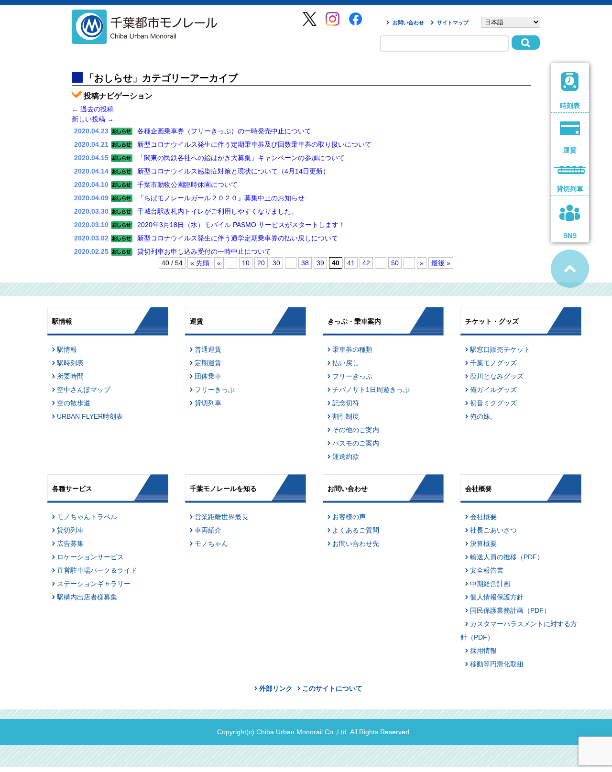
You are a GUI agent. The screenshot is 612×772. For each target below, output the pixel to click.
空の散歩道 (73, 403)
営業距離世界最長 (221, 517)
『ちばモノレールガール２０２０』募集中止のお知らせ (221, 198)
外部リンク (276, 688)
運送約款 (345, 456)
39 (320, 263)
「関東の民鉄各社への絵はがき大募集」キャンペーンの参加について (241, 158)
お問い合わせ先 (355, 543)
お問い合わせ (408, 22)
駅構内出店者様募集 (87, 597)
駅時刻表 (70, 363)
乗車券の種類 (352, 349)
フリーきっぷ (215, 389)
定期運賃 (208, 363)
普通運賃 (208, 349)
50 (395, 263)
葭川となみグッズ (497, 376)
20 (261, 263)
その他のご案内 (355, 430)
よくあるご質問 (355, 530)
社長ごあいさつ (493, 530)
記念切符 (345, 403)
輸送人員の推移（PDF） (507, 557)
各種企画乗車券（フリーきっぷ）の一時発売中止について (224, 131)
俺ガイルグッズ (493, 389)
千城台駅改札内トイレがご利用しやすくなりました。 (217, 211)
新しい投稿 (93, 119)
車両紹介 (208, 530)
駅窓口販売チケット (500, 349)
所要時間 (70, 376)
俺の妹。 (483, 416)
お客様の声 (349, 517)
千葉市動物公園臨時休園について (187, 184)
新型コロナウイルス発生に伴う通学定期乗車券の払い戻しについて (237, 238)
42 (366, 263)
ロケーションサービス (90, 557)
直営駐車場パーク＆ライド (97, 570)
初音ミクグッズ (493, 403)
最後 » (440, 263)
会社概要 (483, 517)
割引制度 (345, 416)
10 (246, 263)
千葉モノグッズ (493, 363)
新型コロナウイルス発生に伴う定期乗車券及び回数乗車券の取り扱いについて (254, 144)
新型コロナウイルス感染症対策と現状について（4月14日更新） (233, 171)
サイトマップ (453, 22)
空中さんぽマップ (83, 389)
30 (276, 263)
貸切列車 (208, 403)
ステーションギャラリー (94, 583)
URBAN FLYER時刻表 (90, 416)
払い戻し (345, 363)
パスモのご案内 (355, 443)
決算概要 (483, 543)
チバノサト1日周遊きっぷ (371, 389)
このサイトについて (332, 688)
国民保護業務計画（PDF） (510, 610)
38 (305, 263)
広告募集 (70, 543)
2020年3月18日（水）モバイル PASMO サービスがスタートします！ (241, 224)
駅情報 (67, 349)
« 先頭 (199, 263)
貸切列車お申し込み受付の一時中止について (204, 251)
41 (351, 263)
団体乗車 (208, 376)
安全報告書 (486, 570)
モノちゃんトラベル (87, 517)
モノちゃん (211, 543)
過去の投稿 (93, 109)
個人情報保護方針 (497, 597)
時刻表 (570, 105)
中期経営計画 (490, 583)
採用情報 (483, 650)
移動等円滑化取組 (497, 664)
